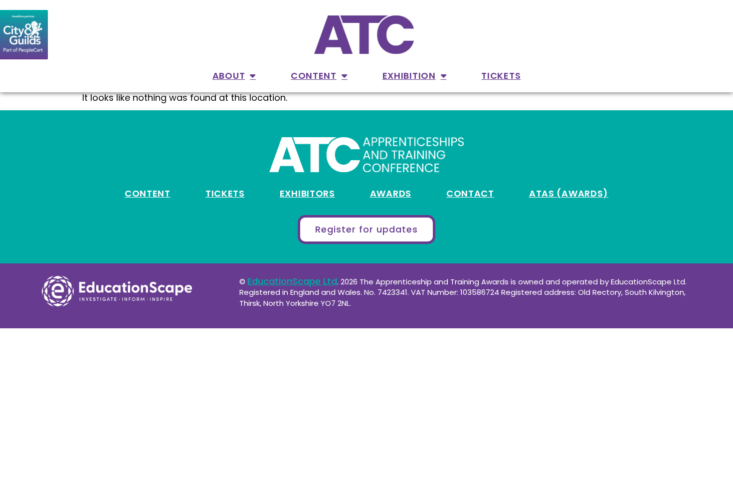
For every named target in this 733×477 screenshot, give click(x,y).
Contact (470, 193)
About (228, 75)
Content (314, 75)
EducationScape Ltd (292, 281)
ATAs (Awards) (568, 193)
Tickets (501, 75)
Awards (390, 193)
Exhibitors (307, 193)
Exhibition (409, 75)
